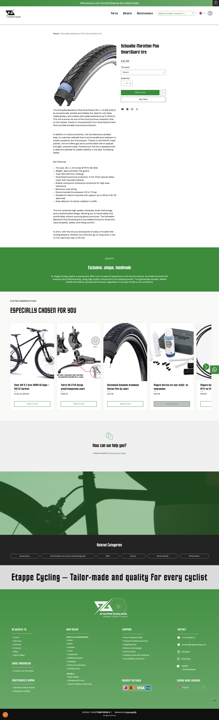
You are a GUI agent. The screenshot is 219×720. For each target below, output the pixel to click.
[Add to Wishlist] (163, 92)
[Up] (5, 714)
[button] (216, 3)
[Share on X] (137, 109)
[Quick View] (32, 352)
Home (56, 34)
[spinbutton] (127, 83)
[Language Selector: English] (202, 13)
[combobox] (143, 72)
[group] (109, 367)
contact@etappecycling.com (194, 645)
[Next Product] (206, 367)
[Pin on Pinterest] (127, 109)
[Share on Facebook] (122, 109)
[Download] (214, 700)
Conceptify (130, 712)
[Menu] (210, 13)
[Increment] (130, 83)
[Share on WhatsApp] (132, 109)
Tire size (125, 67)
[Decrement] (123, 83)
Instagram (186, 652)
